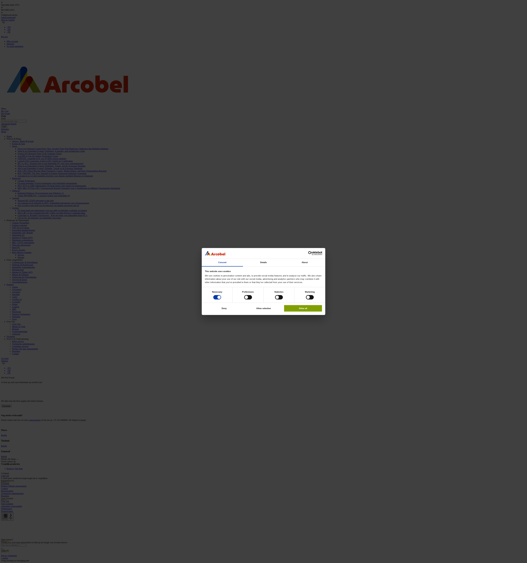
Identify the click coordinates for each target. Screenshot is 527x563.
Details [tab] (263, 262)
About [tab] (305, 262)
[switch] (248, 297)
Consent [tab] (222, 262)
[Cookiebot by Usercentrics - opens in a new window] (310, 253)
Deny (224, 308)
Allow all (303, 308)
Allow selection (263, 308)
